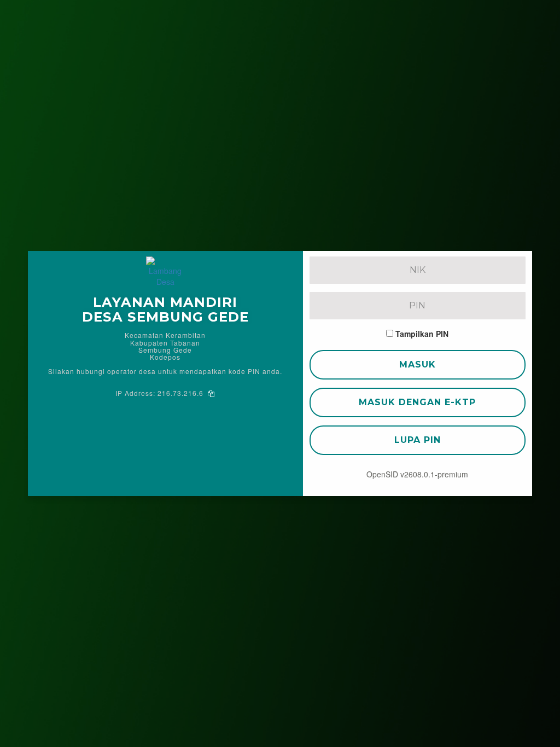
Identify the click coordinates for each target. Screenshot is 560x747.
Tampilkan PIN (421, 333)
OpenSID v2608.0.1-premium (417, 474)
